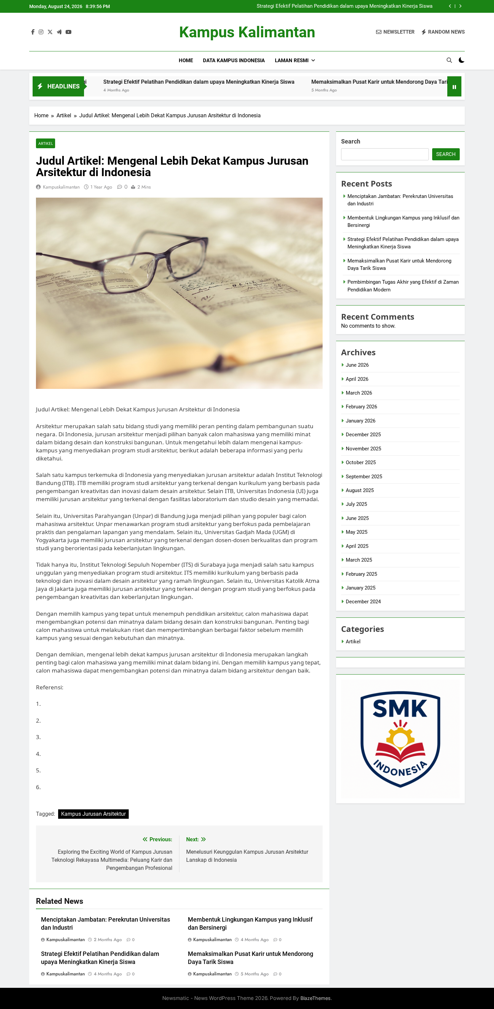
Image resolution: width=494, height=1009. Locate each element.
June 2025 (357, 518)
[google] (59, 32)
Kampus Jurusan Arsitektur (93, 814)
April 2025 (357, 546)
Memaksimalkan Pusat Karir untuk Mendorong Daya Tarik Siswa (345, 82)
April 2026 (357, 379)
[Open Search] (449, 60)
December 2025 (363, 435)
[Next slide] (460, 6)
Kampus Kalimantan (247, 32)
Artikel (45, 143)
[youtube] (69, 32)
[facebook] (33, 32)
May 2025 (356, 532)
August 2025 (360, 490)
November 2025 (363, 449)
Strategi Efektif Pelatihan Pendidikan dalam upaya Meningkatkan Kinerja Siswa (345, 6)
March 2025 (359, 560)
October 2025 (361, 462)
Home (186, 60)
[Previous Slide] (450, 6)
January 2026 (360, 421)
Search (350, 141)
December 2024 (363, 602)
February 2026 (361, 407)
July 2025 (356, 504)
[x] (50, 32)
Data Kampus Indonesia (234, 60)
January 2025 (360, 588)
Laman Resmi (291, 60)
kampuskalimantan (61, 187)
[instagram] (41, 32)
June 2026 (357, 365)
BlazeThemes (315, 998)
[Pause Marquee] (454, 86)
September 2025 (364, 477)
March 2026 (359, 393)
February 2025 (361, 574)
